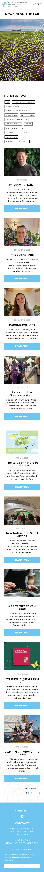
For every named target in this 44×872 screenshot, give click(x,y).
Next (27, 788)
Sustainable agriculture (17, 141)
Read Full (22, 208)
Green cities (11, 115)
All (7, 102)
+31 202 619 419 (22, 840)
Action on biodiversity (23, 102)
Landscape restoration (16, 119)
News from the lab (14, 128)
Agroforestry (12, 106)
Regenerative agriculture (18, 132)
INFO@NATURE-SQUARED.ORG (22, 843)
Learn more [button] (8, 860)
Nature (28, 124)
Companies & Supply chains (18, 111)
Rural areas (11, 137)
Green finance (27, 115)
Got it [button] (22, 866)
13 (39, 793)
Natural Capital (13, 124)
